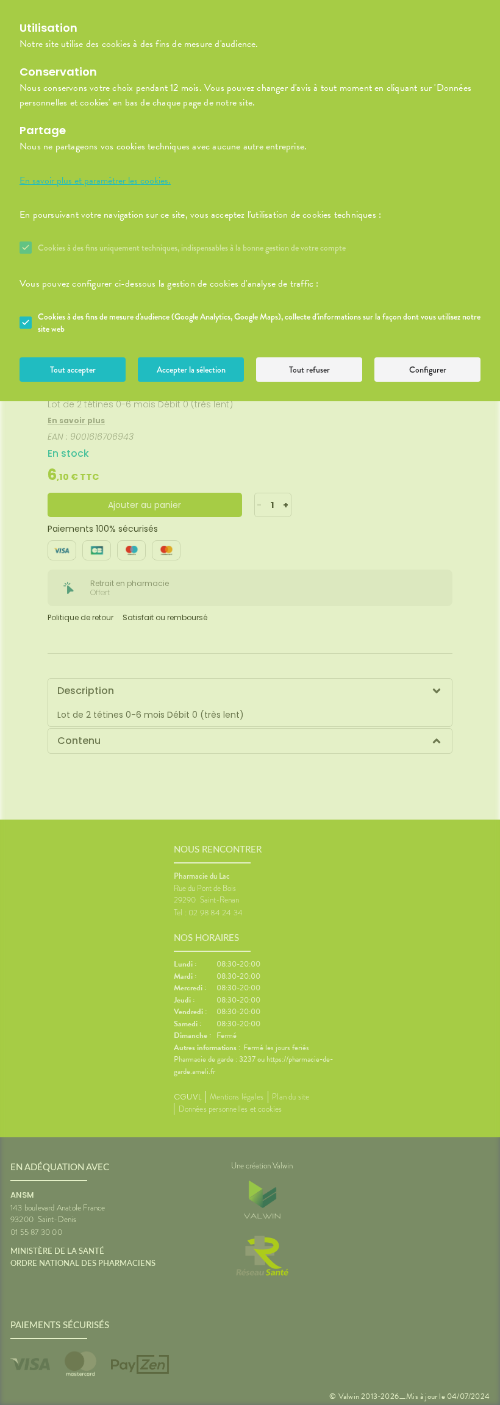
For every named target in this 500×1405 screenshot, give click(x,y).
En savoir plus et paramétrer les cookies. (95, 180)
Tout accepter (73, 369)
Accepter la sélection (191, 369)
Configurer (427, 369)
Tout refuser (309, 369)
